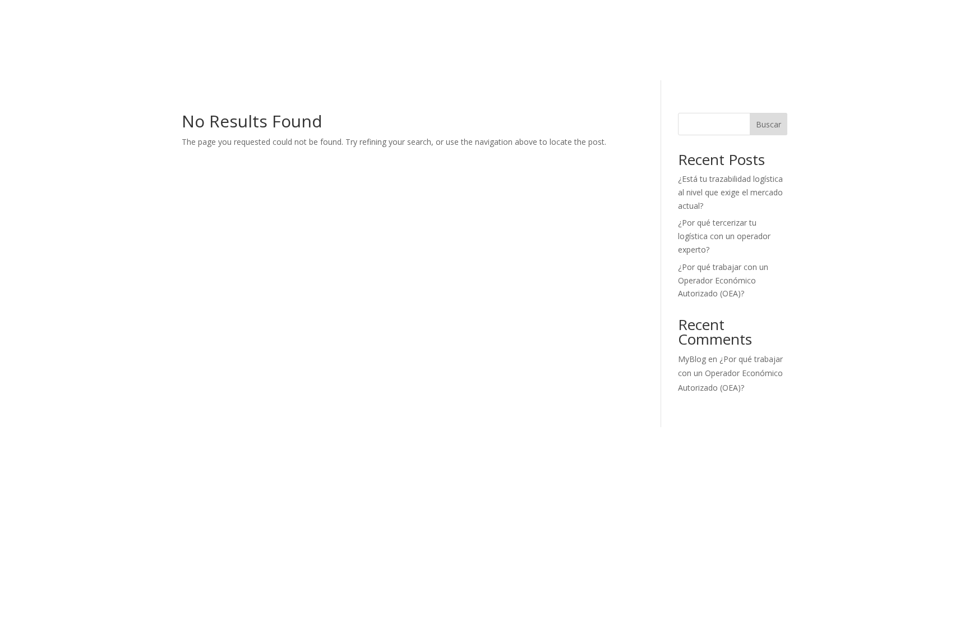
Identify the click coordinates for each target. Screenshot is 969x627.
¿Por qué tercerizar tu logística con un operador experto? (724, 236)
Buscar (768, 124)
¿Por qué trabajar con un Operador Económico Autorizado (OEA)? (723, 280)
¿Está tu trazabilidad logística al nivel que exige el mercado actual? (730, 192)
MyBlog (692, 359)
